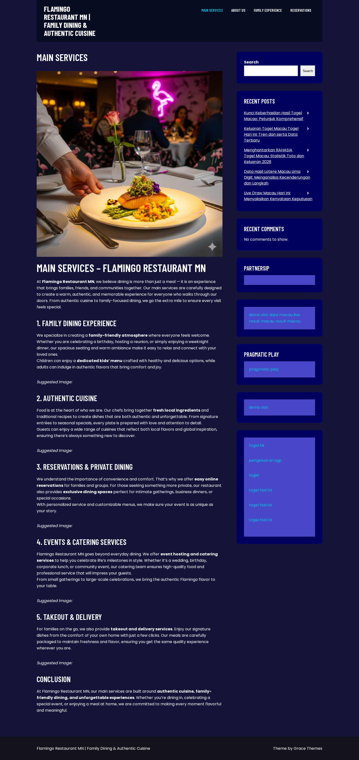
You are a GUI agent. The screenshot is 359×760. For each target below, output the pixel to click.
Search (251, 62)
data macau (281, 315)
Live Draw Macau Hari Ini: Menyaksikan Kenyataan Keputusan (278, 196)
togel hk (256, 445)
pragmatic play (264, 369)
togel (254, 475)
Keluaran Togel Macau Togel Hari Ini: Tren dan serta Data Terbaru (271, 134)
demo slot (258, 315)
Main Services (212, 10)
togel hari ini (260, 490)
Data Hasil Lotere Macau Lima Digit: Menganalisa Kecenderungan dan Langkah (277, 177)
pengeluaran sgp (265, 460)
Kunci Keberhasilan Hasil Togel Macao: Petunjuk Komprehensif (273, 116)
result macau (288, 321)
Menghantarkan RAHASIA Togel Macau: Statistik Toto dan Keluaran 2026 (274, 156)
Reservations (300, 10)
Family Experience (268, 10)
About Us (238, 10)
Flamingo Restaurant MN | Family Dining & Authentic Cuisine (69, 21)
